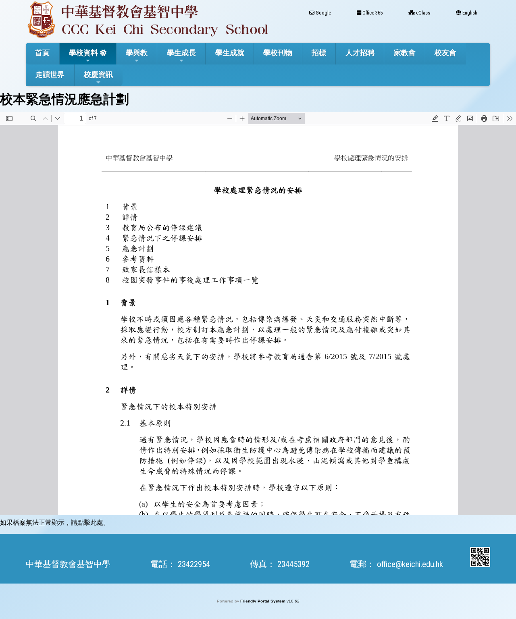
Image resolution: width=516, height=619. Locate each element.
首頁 (42, 52)
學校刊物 (277, 52)
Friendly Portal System (263, 601)
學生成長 (181, 52)
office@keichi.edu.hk (410, 564)
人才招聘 (360, 52)
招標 (319, 52)
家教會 (405, 52)
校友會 (445, 52)
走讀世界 (49, 74)
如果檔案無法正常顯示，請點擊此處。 (55, 522)
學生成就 (229, 52)
